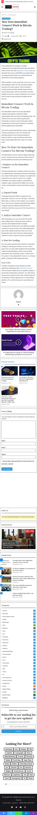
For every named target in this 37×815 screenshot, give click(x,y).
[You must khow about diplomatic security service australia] (6, 563)
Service (5, 610)
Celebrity (5, 666)
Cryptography (12, 15)
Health (4, 619)
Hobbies (5, 648)
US (3, 674)
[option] (18, 539)
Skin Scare (6, 622)
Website (3, 454)
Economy (5, 637)
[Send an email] (8, 36)
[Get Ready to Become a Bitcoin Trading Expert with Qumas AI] (27, 371)
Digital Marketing (8, 651)
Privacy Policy (7, 803)
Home (5, 15)
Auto (4, 631)
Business (5, 628)
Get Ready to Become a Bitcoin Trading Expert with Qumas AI (26, 379)
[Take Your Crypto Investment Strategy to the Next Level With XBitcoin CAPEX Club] (9, 390)
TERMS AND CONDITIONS (26, 803)
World (4, 686)
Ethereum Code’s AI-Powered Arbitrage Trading (7, 379)
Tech (4, 625)
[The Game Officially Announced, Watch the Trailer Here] (6, 587)
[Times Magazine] (11, 7)
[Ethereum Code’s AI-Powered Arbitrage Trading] (9, 371)
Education (5, 642)
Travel (4, 692)
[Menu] (2, 8)
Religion (5, 698)
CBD (4, 668)
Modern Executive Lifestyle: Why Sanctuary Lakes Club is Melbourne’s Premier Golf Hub (24, 578)
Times (6, 36)
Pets (4, 660)
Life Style (5, 613)
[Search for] (35, 8)
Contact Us (15, 803)
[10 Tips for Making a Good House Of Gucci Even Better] (6, 571)
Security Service (7, 680)
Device (4, 657)
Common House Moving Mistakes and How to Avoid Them (21, 1)
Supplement (6, 683)
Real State (5, 639)
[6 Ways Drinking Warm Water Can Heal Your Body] (6, 595)
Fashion (5, 645)
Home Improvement (8, 616)
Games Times (6, 689)
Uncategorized (7, 677)
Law (4, 634)
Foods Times (6, 695)
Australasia (6, 663)
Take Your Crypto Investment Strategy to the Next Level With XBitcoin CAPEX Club (8, 399)
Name (3, 440)
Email (3, 447)
